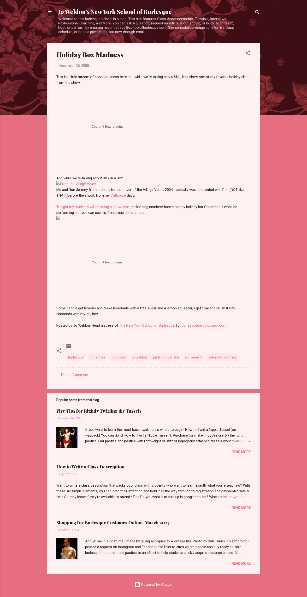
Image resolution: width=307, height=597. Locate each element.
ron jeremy (193, 357)
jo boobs (119, 357)
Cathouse (118, 195)
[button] (248, 53)
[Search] (257, 13)
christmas (98, 357)
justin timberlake (166, 357)
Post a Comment (74, 375)
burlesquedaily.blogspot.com (204, 325)
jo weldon (139, 357)
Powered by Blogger (156, 584)
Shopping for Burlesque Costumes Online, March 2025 (113, 522)
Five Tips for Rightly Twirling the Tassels (99, 411)
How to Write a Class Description (90, 467)
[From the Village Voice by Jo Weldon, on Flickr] (76, 184)
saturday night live (222, 357)
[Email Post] (69, 348)
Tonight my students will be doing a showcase (92, 207)
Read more (241, 452)
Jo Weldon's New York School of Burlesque (115, 11)
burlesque (75, 357)
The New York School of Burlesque (146, 325)
